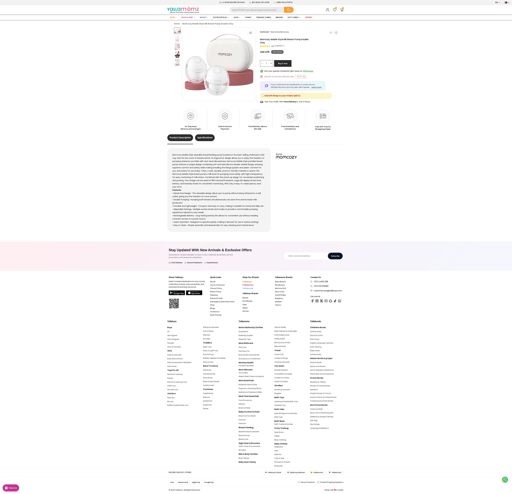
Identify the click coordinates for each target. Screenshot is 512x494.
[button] (498, 2)
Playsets (170, 343)
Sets (276, 450)
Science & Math (316, 409)
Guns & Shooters (174, 347)
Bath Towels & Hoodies (283, 424)
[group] (219, 64)
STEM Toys (171, 386)
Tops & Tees (279, 458)
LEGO (236, 17)
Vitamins (242, 423)
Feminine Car (244, 351)
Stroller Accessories (282, 389)
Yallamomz (248, 285)
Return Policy (215, 291)
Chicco (278, 305)
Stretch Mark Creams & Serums (251, 376)
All (168, 331)
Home (177, 23)
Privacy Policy (216, 288)
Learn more (316, 87)
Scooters (206, 339)
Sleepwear (278, 447)
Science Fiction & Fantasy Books (323, 397)
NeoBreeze (280, 285)
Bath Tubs (278, 417)
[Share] (336, 33)
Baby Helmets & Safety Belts (285, 331)
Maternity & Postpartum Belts (250, 392)
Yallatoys (247, 281)
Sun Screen (243, 373)
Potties (277, 436)
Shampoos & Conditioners (249, 359)
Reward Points (216, 298)
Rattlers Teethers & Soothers (214, 358)
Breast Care (243, 439)
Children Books (209, 374)
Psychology (315, 424)
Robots (170, 378)
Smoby (246, 311)
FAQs (212, 305)
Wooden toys (172, 389)
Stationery (207, 370)
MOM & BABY (187, 17)
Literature (313, 389)
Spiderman (207, 401)
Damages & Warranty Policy (222, 301)
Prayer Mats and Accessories (322, 374)
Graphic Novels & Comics (320, 393)
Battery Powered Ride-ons (177, 405)
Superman (207, 405)
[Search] (289, 10)
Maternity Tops (245, 339)
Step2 (245, 308)
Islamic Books (316, 362)
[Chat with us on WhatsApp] (505, 480)
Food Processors (245, 400)
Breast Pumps (244, 435)
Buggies (277, 393)
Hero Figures (172, 335)
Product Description (180, 137)
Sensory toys (208, 362)
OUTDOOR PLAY (220, 17)
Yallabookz (248, 288)
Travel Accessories (282, 362)
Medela (278, 301)
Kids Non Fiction (316, 335)
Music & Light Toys (210, 350)
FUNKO (248, 17)
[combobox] (262, 10)
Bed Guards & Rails (282, 342)
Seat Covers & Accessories (249, 446)
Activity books (208, 385)
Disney (205, 408)
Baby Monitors (280, 346)
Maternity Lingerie (246, 335)
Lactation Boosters (246, 365)
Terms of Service (217, 285)
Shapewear (243, 331)
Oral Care (242, 347)
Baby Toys (207, 347)
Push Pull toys (208, 354)
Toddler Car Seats (281, 378)
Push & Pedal (208, 331)
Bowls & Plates (244, 408)
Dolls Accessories (174, 355)
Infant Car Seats (281, 381)
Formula (242, 420)
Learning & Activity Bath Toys (286, 401)
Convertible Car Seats (283, 374)
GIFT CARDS (293, 17)
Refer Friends (215, 315)
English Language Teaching (321, 343)
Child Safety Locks (281, 335)
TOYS (172, 17)
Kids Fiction (314, 339)
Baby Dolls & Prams (175, 359)
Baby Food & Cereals (247, 416)
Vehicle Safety (280, 327)
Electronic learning (174, 374)
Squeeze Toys (280, 405)
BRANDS (279, 17)
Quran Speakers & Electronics (322, 370)
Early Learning (315, 347)
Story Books (208, 378)
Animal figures (173, 339)
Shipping (214, 295)
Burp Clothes (244, 458)
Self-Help (313, 420)
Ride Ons (171, 397)
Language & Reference (319, 428)
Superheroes (208, 393)
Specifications (205, 137)
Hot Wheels (247, 301)
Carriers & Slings (281, 358)
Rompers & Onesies (282, 462)
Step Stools (278, 432)
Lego (245, 304)
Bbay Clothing (280, 440)
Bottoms (277, 454)
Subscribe (335, 256)
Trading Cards (263, 17)
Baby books (315, 350)
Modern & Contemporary (320, 386)
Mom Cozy (279, 291)
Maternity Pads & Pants (248, 384)
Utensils (242, 404)
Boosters (242, 450)
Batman (206, 397)
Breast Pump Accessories (249, 431)
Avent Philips (280, 295)
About (212, 281)
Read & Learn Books (211, 381)
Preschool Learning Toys (177, 382)
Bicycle (170, 401)
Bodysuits (278, 466)
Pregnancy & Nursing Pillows (250, 388)
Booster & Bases (281, 370)
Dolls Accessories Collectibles (179, 362)
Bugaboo (279, 298)
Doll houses (172, 366)
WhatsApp (308, 71)
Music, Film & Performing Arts (321, 413)
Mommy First (280, 288)
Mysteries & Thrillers (318, 382)
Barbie (245, 298)
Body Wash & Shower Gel (249, 355)
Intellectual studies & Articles (321, 417)
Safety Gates (279, 339)
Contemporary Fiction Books (321, 401)
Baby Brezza (280, 281)
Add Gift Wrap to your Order (282, 95)
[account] (328, 10)
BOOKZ (203, 17)
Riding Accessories (211, 327)
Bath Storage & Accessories (285, 413)
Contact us (214, 311)
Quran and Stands (317, 366)
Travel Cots (279, 354)
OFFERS (308, 17)
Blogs (212, 308)
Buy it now (282, 63)
